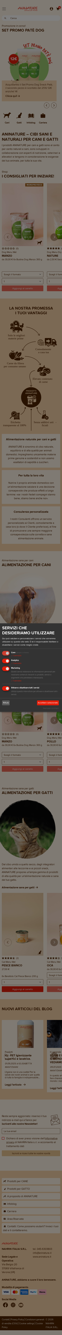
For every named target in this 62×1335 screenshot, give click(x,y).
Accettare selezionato (48, 703)
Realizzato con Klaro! (51, 708)
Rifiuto (6, 703)
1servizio (16, 656)
